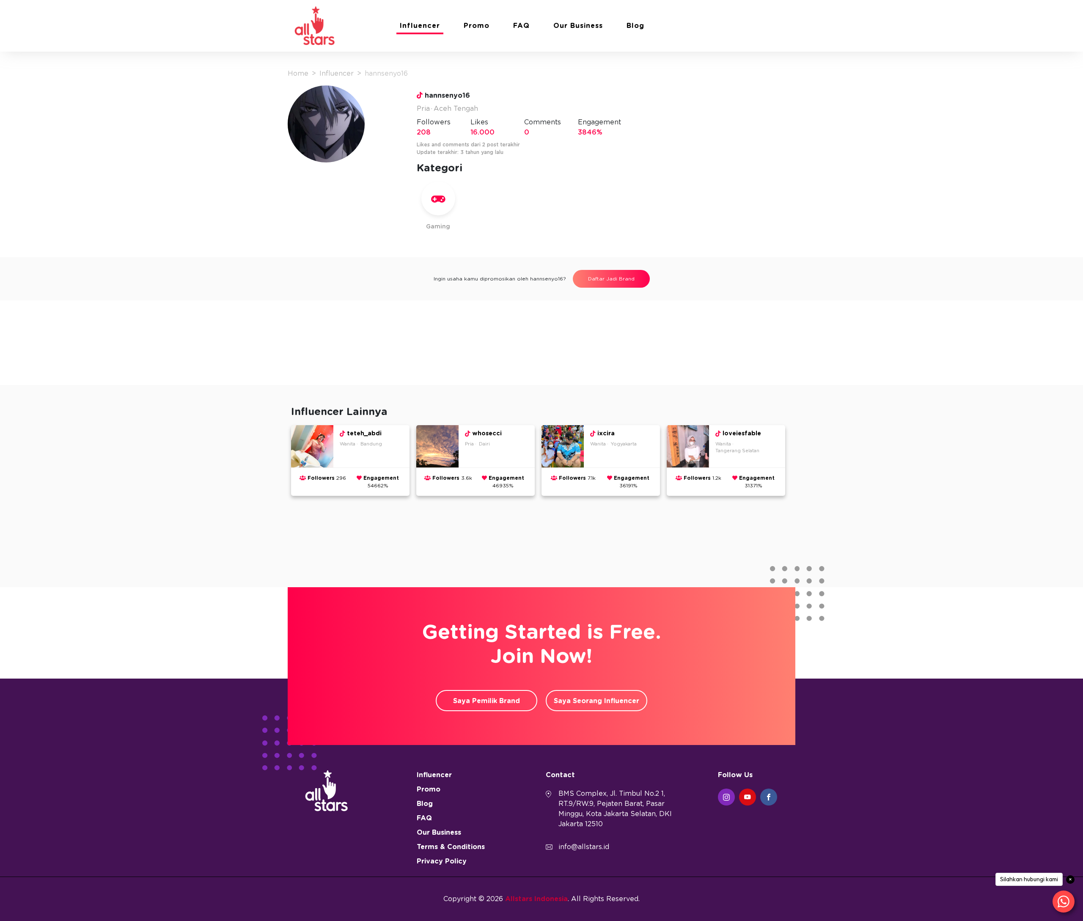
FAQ (521, 25)
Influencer (420, 25)
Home (298, 73)
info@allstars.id (583, 847)
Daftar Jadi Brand (611, 278)
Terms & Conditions (451, 847)
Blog (635, 25)
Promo (476, 25)
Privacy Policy (442, 861)
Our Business (578, 25)
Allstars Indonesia (536, 899)
